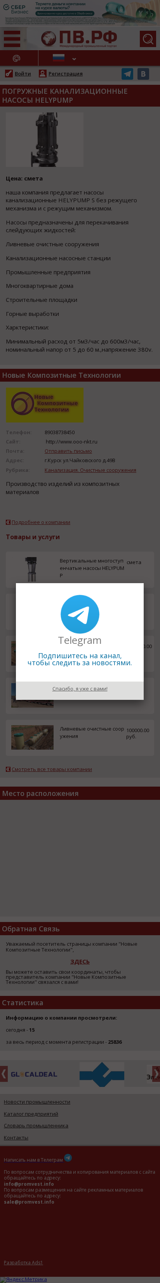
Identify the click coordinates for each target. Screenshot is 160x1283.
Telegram (80, 640)
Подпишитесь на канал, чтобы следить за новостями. (80, 659)
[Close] (144, 583)
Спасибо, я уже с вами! (80, 688)
